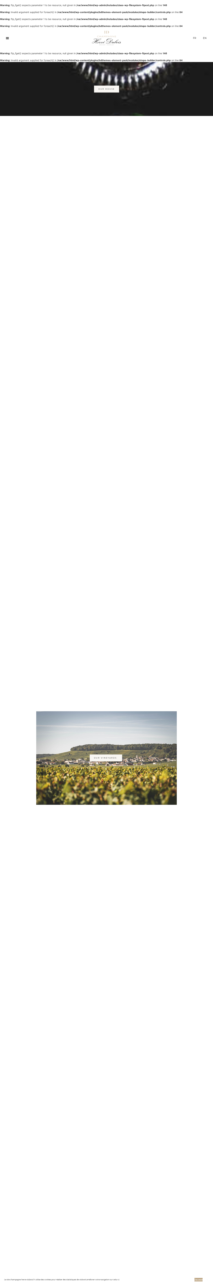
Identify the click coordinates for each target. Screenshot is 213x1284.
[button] (7, 38)
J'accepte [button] (198, 1280)
